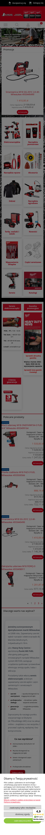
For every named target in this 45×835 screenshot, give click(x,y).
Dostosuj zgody (22, 814)
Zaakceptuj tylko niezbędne (23, 808)
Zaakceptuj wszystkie (22, 821)
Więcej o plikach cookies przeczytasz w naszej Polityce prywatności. (22, 801)
